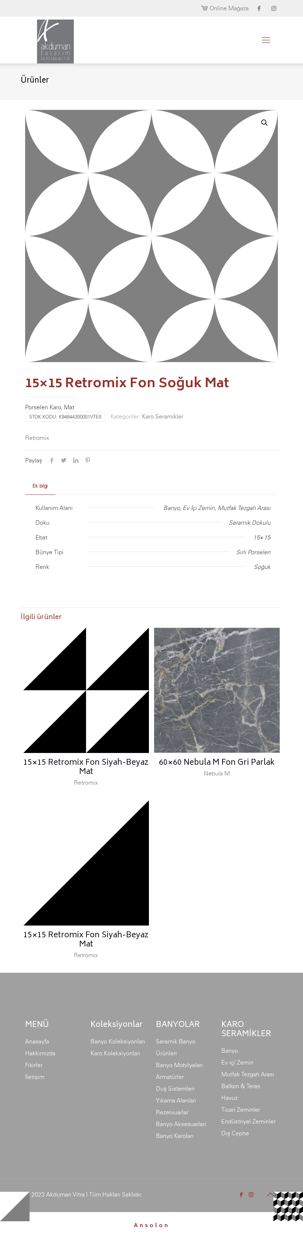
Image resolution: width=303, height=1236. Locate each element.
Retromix (37, 437)
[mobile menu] (266, 40)
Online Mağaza (229, 8)
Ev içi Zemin (237, 1062)
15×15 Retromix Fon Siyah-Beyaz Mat (86, 767)
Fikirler (33, 1065)
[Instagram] (251, 1194)
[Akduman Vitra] (49, 40)
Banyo (229, 1050)
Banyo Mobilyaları (179, 1065)
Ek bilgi (40, 486)
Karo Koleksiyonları (115, 1053)
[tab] (40, 486)
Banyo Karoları (175, 1135)
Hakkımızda (40, 1053)
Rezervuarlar (172, 1112)
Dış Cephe (235, 1133)
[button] (265, 122)
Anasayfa (37, 1041)
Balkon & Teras (240, 1086)
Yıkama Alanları (176, 1100)
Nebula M (217, 773)
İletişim (34, 1076)
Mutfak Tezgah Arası (247, 1074)
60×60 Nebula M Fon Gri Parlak (217, 763)
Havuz (229, 1097)
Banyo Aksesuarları (181, 1124)
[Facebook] (241, 1194)
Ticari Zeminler (240, 1109)
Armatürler (170, 1076)
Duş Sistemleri (175, 1088)
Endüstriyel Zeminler (248, 1121)
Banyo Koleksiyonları (118, 1041)
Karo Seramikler (162, 416)
